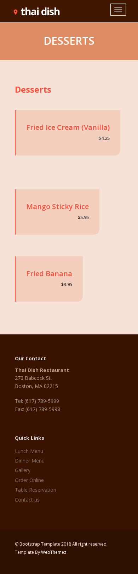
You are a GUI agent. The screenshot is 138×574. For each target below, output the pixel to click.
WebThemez (53, 552)
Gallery (22, 470)
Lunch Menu (29, 451)
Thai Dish (36, 9)
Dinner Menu (30, 460)
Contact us (27, 499)
